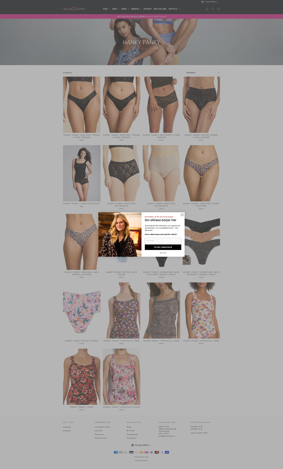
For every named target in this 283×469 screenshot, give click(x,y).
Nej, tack (163, 252)
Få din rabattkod (163, 247)
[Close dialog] (182, 214)
